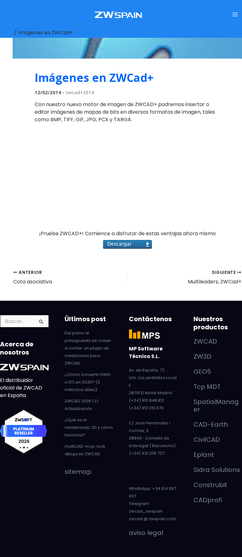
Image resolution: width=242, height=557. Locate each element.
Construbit (210, 484)
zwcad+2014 (80, 92)
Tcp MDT (207, 386)
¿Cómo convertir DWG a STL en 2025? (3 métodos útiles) (87, 382)
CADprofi (207, 500)
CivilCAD (206, 439)
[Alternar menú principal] (235, 14)
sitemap (78, 471)
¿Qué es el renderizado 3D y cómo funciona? (89, 427)
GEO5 (202, 371)
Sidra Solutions (216, 469)
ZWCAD (205, 341)
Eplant (203, 454)
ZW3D (202, 356)
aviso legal (146, 532)
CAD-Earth (210, 424)
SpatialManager (216, 405)
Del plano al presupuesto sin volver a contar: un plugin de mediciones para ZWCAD (88, 348)
